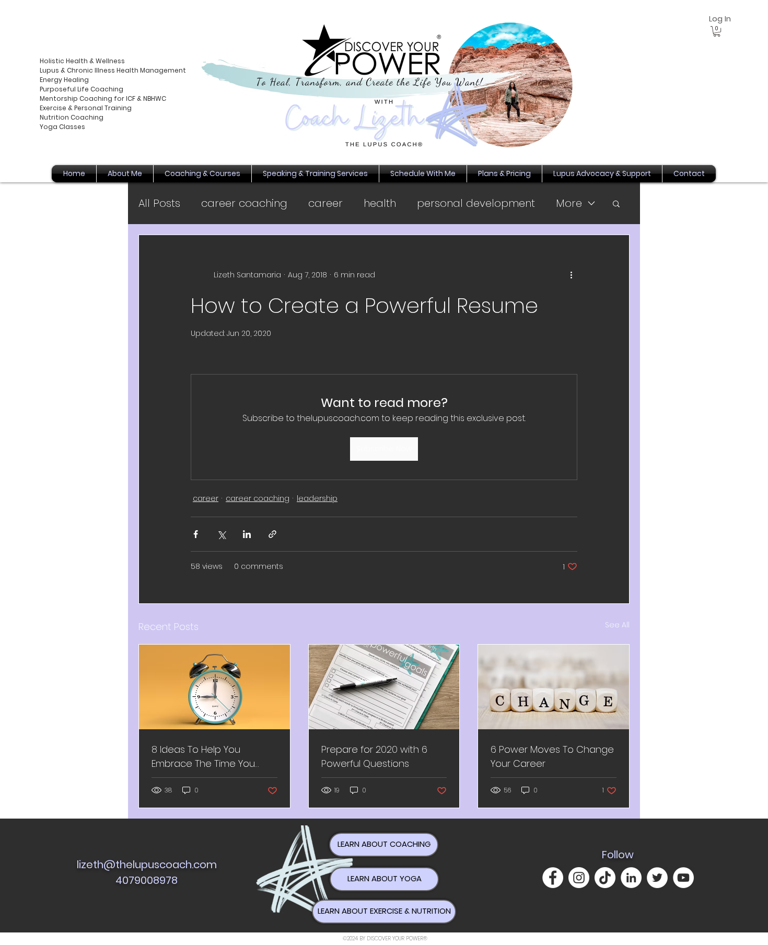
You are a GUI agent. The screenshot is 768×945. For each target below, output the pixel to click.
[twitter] (657, 877)
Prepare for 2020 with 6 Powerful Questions (374, 756)
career (325, 203)
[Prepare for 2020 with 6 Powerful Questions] (384, 687)
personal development (476, 203)
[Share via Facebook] (196, 534)
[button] (717, 31)
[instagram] (578, 877)
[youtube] (683, 877)
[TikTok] (605, 877)
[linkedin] (631, 877)
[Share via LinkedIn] (247, 534)
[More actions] (571, 275)
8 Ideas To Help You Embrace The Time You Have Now (203, 757)
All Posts (159, 203)
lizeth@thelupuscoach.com (147, 864)
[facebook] (552, 877)
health (380, 203)
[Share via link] (272, 534)
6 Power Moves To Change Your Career (552, 756)
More (569, 203)
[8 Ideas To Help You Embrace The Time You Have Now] (214, 687)
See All (617, 625)
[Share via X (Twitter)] (221, 534)
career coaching (244, 203)
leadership (317, 498)
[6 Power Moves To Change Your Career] (553, 687)
